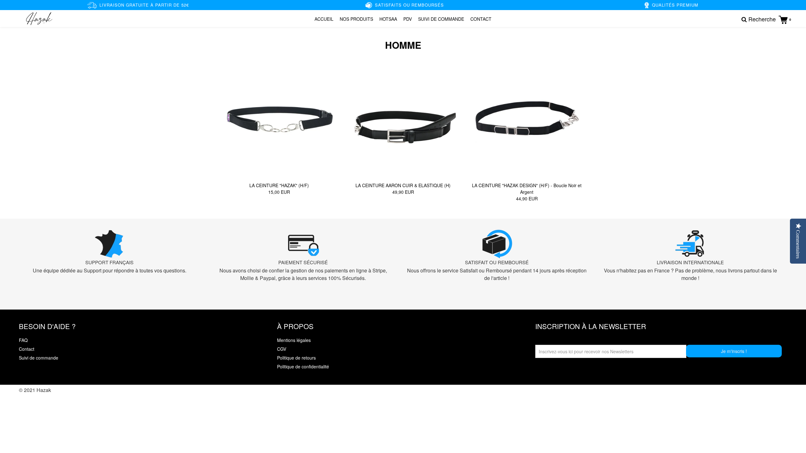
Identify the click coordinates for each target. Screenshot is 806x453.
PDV (407, 19)
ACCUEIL (324, 19)
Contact (26, 349)
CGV (281, 349)
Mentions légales (294, 340)
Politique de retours (296, 358)
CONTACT (480, 19)
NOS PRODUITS (356, 19)
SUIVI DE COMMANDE (441, 19)
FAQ (23, 340)
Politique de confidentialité (303, 366)
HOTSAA (388, 19)
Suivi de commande (38, 358)
